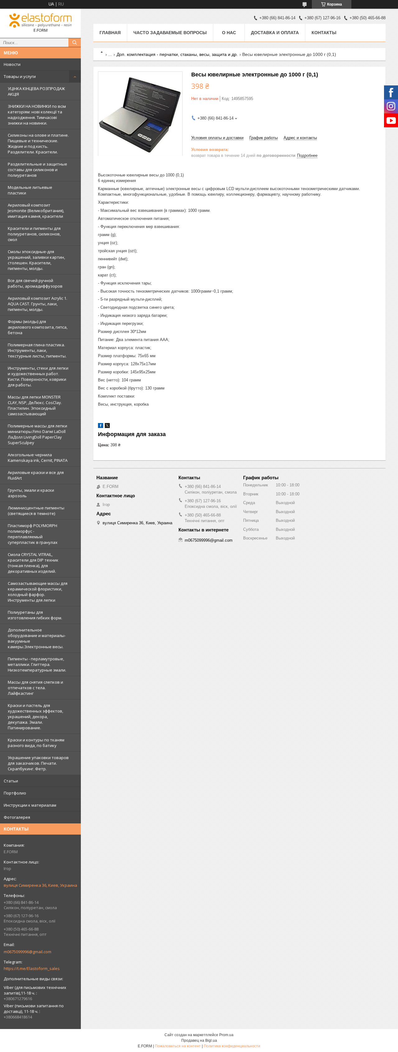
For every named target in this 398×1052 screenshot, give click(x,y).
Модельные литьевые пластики (30, 190)
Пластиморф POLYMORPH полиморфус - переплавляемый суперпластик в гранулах (33, 534)
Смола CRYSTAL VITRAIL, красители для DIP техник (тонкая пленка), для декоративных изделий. (33, 563)
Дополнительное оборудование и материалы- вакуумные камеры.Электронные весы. (37, 638)
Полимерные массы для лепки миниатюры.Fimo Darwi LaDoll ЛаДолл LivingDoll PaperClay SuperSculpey (37, 434)
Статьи (11, 781)
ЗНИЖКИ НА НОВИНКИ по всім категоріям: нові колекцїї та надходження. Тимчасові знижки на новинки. (37, 114)
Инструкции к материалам (30, 805)
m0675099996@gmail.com (27, 951)
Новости (12, 64)
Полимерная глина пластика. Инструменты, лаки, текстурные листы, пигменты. (37, 350)
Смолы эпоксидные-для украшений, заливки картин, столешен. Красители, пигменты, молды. (36, 260)
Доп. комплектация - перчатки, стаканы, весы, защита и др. (177, 54)
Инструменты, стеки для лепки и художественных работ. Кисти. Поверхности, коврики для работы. (38, 376)
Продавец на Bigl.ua (199, 1040)
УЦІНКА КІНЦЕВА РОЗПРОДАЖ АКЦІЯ (36, 91)
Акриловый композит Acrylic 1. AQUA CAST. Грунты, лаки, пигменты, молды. (37, 303)
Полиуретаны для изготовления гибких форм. (35, 615)
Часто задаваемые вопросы (170, 32)
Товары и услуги (20, 76)
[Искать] (74, 42)
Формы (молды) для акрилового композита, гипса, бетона (37, 327)
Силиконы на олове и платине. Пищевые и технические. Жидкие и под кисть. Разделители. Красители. (38, 143)
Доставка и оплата (275, 32)
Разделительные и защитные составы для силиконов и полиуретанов (37, 169)
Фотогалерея (17, 817)
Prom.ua (226, 1035)
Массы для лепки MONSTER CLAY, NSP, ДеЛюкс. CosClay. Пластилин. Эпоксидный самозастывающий (35, 405)
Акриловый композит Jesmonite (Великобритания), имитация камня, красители (36, 210)
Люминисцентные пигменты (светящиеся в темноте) (36, 510)
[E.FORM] (40, 20)
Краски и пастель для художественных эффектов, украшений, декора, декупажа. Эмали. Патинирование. (35, 717)
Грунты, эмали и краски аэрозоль (31, 493)
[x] (107, 426)
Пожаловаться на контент (178, 1046)
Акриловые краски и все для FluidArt (36, 475)
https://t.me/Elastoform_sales (32, 968)
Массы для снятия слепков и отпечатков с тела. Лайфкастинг (35, 687)
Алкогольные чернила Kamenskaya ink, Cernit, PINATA (37, 457)
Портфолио (15, 793)
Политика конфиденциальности (232, 1046)
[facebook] (100, 426)
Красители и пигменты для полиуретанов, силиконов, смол (34, 233)
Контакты (324, 32)
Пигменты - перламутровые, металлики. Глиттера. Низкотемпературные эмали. (37, 664)
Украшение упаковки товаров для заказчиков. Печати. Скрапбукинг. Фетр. (38, 763)
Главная (110, 32)
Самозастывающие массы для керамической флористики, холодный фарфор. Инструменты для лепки (37, 592)
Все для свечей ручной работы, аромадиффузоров (35, 283)
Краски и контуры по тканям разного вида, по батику (36, 742)
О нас (229, 32)
